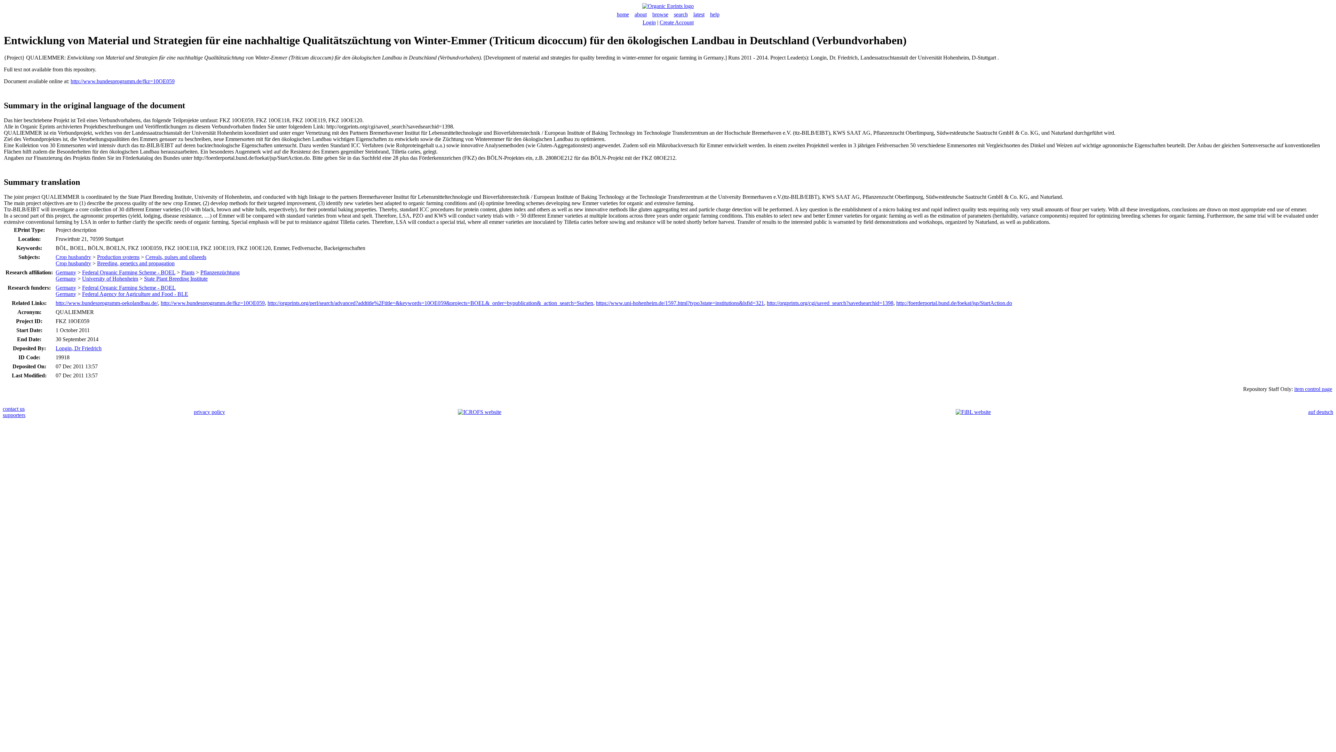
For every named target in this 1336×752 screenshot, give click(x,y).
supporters (14, 415)
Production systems (118, 257)
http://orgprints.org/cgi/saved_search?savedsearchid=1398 (830, 303)
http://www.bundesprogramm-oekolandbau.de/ (107, 303)
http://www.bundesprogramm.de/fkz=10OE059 (123, 81)
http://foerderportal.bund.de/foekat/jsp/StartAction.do (954, 303)
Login (649, 22)
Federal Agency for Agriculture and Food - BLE (135, 294)
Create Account (677, 22)
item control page (1313, 389)
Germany (66, 272)
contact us (14, 409)
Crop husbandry (73, 257)
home (623, 14)
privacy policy (209, 412)
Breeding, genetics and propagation (136, 263)
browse (660, 14)
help (714, 14)
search (681, 14)
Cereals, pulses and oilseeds (175, 257)
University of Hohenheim (110, 279)
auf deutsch (1320, 412)
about (641, 14)
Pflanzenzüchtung (220, 272)
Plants (187, 272)
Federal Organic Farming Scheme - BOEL (128, 272)
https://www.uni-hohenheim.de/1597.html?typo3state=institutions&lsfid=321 (680, 303)
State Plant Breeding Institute (176, 279)
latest (699, 14)
